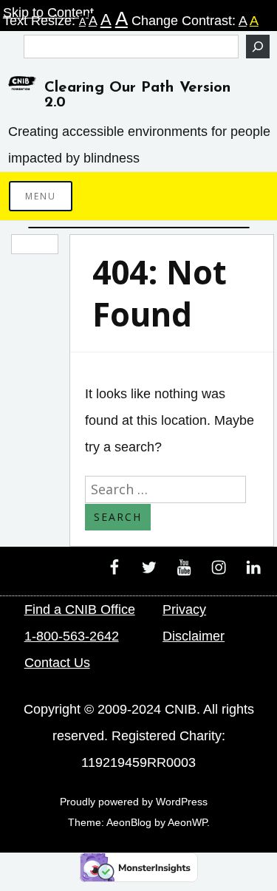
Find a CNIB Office (79, 609)
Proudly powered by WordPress (134, 802)
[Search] (258, 46)
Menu (40, 196)
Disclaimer (194, 636)
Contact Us (57, 662)
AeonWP (187, 822)
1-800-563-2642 (71, 636)
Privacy (184, 609)
